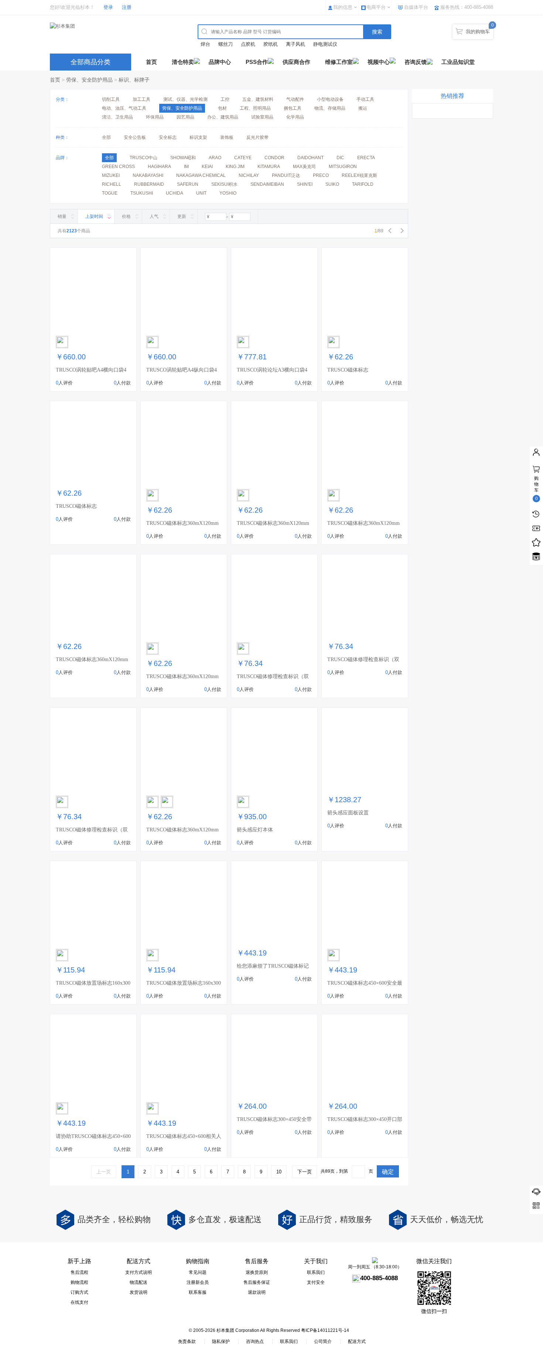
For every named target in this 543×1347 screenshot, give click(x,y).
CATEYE (243, 157)
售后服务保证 (256, 1282)
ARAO (215, 157)
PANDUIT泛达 (286, 175)
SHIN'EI (305, 184)
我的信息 (342, 7)
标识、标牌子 (134, 80)
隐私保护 (221, 1341)
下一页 (304, 1172)
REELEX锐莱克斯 (359, 175)
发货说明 (138, 1292)
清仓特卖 (183, 62)
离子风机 (295, 44)
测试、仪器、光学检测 (185, 99)
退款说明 (257, 1292)
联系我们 (316, 1272)
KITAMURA (268, 166)
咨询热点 (255, 1341)
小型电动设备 (330, 99)
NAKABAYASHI (148, 175)
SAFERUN (187, 184)
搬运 (362, 108)
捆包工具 (292, 108)
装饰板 (226, 137)
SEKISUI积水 (224, 184)
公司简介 (323, 1341)
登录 (108, 7)
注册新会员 (198, 1282)
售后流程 (79, 1272)
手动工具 (365, 99)
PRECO (321, 175)
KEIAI (207, 166)
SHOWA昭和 (183, 157)
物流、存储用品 (329, 108)
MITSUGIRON (343, 166)
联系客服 (197, 1292)
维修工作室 (339, 62)
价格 (126, 216)
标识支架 (198, 137)
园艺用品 (185, 117)
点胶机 (248, 44)
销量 (62, 216)
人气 (154, 216)
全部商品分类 (90, 62)
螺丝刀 (225, 44)
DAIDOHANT (310, 157)
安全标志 (168, 137)
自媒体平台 (416, 7)
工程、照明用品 (255, 108)
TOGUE (109, 193)
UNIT (201, 193)
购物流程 (79, 1282)
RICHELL (111, 184)
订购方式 (79, 1292)
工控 (225, 99)
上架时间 (94, 216)
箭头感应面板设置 (348, 813)
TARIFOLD (362, 184)
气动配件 (295, 99)
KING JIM (235, 166)
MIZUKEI (111, 175)
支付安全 (316, 1282)
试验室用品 (262, 117)
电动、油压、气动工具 (124, 108)
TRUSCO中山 (143, 157)
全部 (106, 137)
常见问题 (197, 1272)
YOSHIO (227, 193)
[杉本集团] (114, 26)
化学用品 (295, 117)
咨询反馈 (415, 62)
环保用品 (155, 117)
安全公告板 (135, 137)
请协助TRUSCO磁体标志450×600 (93, 1136)
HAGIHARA (159, 166)
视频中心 (379, 62)
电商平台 (376, 7)
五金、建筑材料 (257, 99)
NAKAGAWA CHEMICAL (201, 175)
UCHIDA (174, 193)
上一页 (103, 1172)
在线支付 (79, 1302)
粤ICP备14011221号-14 (325, 1330)
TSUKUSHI (141, 193)
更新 (181, 216)
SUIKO (332, 184)
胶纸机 (270, 44)
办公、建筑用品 (222, 117)
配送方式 (357, 1341)
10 (278, 1172)
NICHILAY (249, 175)
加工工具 (141, 99)
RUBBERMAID (149, 184)
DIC (340, 157)
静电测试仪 (325, 44)
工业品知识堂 (458, 62)
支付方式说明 (138, 1272)
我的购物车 (478, 31)
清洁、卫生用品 (117, 117)
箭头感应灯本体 (255, 830)
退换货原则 (257, 1272)
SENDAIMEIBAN (267, 184)
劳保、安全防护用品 (89, 80)
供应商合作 (296, 62)
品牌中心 (220, 62)
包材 (222, 108)
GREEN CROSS (118, 166)
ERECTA (366, 157)
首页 (151, 62)
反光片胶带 (257, 137)
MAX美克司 (304, 166)
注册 (127, 7)
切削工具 (111, 99)
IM (186, 166)
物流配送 (138, 1282)
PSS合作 (257, 62)
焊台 (205, 44)
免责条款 (187, 1341)
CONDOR (274, 157)
